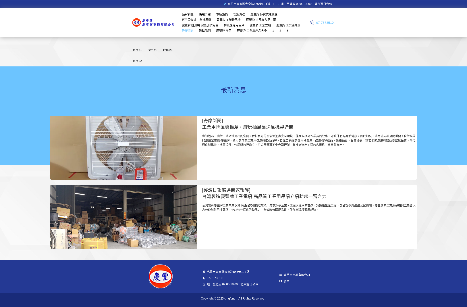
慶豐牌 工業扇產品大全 (252, 30)
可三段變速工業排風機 (196, 19)
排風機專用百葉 (234, 25)
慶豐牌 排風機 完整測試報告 (200, 25)
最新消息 (188, 30)
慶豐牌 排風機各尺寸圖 (261, 19)
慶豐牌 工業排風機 (229, 19)
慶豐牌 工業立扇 (260, 25)
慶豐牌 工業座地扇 (288, 25)
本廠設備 (222, 14)
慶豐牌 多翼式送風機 (263, 14)
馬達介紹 (205, 14)
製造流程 (239, 14)
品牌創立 (188, 14)
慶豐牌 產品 (223, 30)
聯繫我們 (205, 30)
